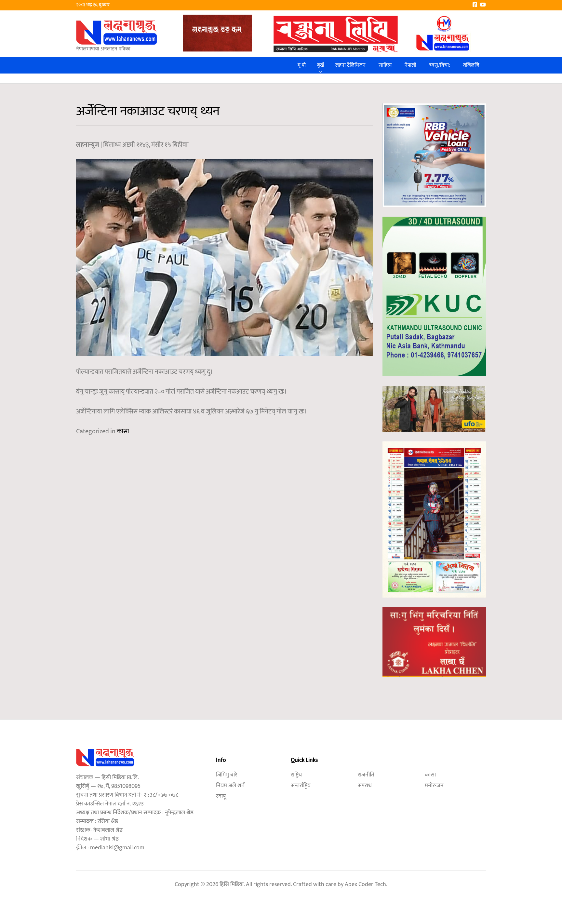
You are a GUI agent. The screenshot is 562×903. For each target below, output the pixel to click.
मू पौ (302, 65)
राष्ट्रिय (296, 775)
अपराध (365, 785)
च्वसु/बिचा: (439, 65)
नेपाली (410, 65)
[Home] (116, 32)
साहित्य (385, 65)
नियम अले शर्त (230, 785)
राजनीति (366, 775)
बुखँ (320, 65)
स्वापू (221, 796)
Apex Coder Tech (365, 884)
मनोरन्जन (434, 785)
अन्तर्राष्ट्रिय (301, 785)
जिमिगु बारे (226, 775)
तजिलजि (471, 65)
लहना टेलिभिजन (350, 65)
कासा (123, 431)
